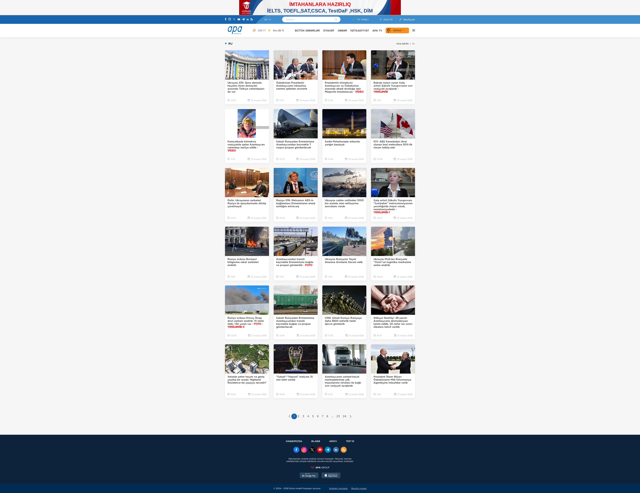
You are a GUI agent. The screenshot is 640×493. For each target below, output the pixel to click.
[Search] (336, 19)
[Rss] (251, 19)
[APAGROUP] (320, 467)
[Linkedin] (248, 19)
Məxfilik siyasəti (359, 488)
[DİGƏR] (412, 30)
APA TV (377, 30)
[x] (312, 450)
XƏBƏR (342, 30)
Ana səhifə (402, 43)
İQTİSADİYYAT (359, 30)
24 (344, 416)
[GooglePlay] (309, 476)
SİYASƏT (328, 30)
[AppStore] (331, 476)
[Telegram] (243, 19)
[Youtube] (239, 19)
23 (338, 416)
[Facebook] (225, 19)
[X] (234, 19)
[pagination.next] (351, 417)
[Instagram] (229, 19)
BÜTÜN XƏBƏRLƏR (307, 30)
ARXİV (333, 441)
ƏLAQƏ (315, 441)
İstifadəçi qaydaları (338, 488)
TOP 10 (350, 441)
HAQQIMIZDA (294, 441)
